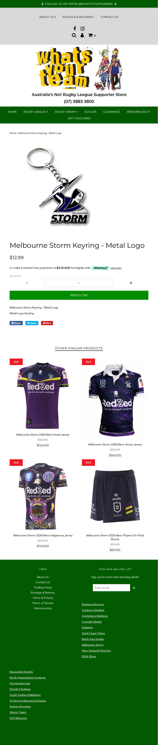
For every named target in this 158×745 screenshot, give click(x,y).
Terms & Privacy (43, 598)
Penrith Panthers (20, 689)
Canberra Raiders (93, 610)
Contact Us (109, 17)
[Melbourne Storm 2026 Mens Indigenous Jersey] (43, 496)
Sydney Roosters (20, 706)
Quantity (15, 276)
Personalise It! (138, 111)
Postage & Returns (43, 592)
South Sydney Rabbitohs (25, 695)
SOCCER (90, 111)
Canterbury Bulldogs (95, 616)
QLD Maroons (18, 718)
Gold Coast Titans (93, 633)
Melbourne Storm (93, 645)
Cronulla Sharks (92, 621)
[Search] (74, 35)
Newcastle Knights (21, 672)
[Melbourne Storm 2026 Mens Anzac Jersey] (115, 400)
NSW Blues (89, 656)
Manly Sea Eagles (93, 639)
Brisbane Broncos (93, 604)
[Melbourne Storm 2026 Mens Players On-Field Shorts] (115, 496)
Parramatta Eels (20, 683)
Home (12, 111)
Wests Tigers (18, 712)
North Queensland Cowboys (28, 677)
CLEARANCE (111, 111)
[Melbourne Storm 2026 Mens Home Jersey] (43, 395)
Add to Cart (79, 295)
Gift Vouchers (79, 118)
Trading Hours (43, 587)
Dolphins (87, 627)
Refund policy (42, 608)
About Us (43, 577)
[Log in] (82, 35)
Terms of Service (42, 603)
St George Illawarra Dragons (28, 700)
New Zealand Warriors (96, 650)
